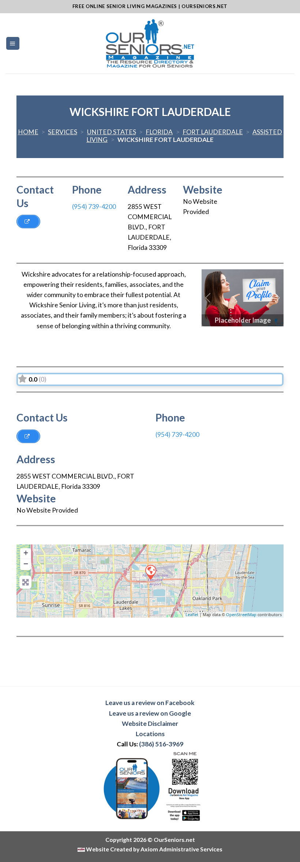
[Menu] (12, 43)
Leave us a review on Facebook (150, 703)
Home (28, 132)
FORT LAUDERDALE (213, 132)
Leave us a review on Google (150, 713)
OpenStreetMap (241, 614)
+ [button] (25, 552)
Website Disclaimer (150, 723)
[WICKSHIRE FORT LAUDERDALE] (150, 572)
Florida (159, 132)
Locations (150, 734)
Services (62, 132)
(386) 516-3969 (161, 744)
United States (111, 132)
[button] (208, 297)
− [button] (25, 563)
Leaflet (191, 614)
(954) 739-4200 (94, 206)
